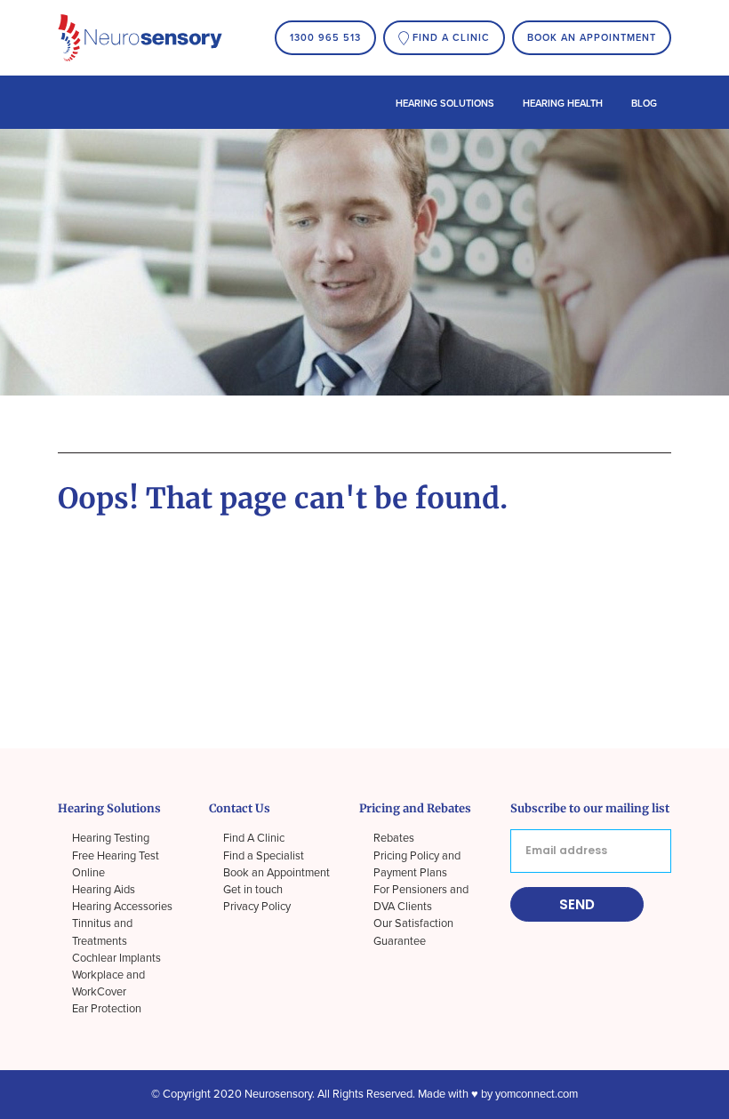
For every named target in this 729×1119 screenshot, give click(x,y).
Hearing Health (563, 103)
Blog (644, 103)
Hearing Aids (103, 890)
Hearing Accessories (122, 906)
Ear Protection (106, 1009)
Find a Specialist (263, 856)
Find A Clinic (253, 838)
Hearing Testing (110, 838)
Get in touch (253, 890)
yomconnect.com (536, 1094)
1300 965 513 (325, 38)
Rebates (393, 838)
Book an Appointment (591, 38)
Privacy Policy (257, 906)
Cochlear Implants (116, 958)
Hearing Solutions (445, 103)
